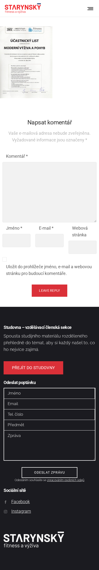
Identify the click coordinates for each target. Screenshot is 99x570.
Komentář (17, 156)
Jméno (14, 228)
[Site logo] (23, 8)
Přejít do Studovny (33, 367)
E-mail (46, 228)
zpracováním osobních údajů (65, 480)
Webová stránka (80, 231)
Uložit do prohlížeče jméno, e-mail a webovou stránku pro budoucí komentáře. (49, 270)
